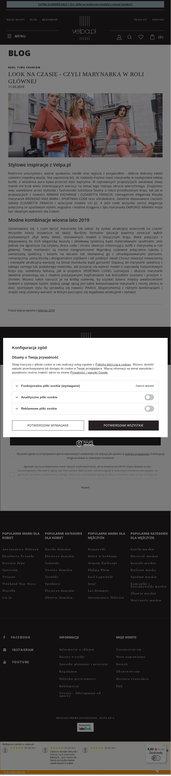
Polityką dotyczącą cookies (113, 364)
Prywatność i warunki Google (89, 372)
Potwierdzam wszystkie (123, 425)
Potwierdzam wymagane (48, 425)
